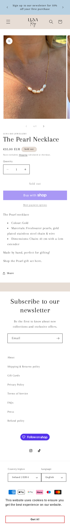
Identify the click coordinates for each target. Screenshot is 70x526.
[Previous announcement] (7, 7)
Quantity (8, 161)
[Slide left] (26, 126)
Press (10, 411)
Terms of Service (17, 393)
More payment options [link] (35, 205)
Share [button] (10, 273)
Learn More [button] (14, 509)
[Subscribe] (57, 338)
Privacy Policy (15, 384)
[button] (8, 21)
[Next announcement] (63, 7)
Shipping (23, 155)
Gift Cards (13, 375)
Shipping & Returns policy (23, 366)
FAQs (10, 402)
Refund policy (15, 420)
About (10, 357)
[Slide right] (44, 126)
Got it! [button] (35, 519)
